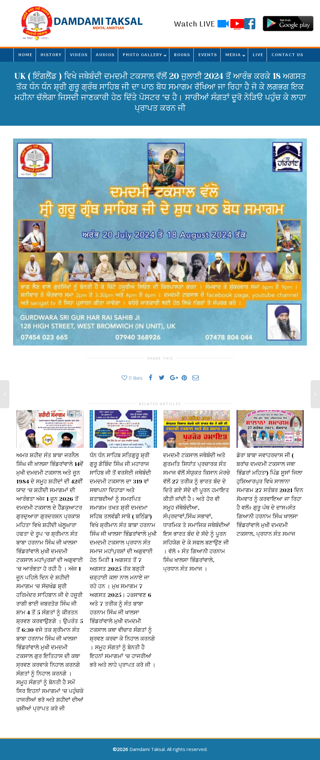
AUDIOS (105, 55)
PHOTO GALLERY (142, 55)
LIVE (258, 55)
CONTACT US (287, 55)
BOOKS (182, 55)
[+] (49, 429)
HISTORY (51, 55)
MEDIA (233, 55)
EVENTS (207, 55)
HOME (25, 55)
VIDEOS (79, 55)
